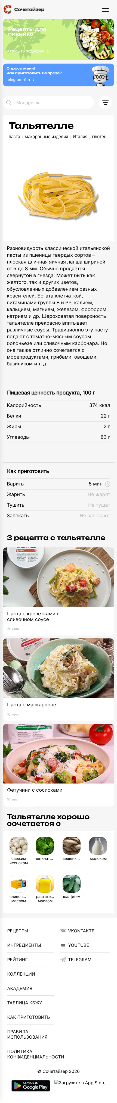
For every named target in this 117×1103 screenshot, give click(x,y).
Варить (15, 484)
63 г (105, 437)
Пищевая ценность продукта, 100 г (51, 393)
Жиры (14, 427)
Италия (80, 137)
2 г (107, 427)
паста (14, 137)
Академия (19, 988)
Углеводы (18, 437)
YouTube (78, 945)
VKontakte (81, 930)
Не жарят (99, 494)
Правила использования (27, 1034)
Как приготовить (28, 471)
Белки (14, 416)
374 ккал (99, 405)
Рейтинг (17, 959)
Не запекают (95, 516)
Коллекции (21, 974)
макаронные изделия (46, 137)
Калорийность (24, 405)
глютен (99, 137)
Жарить (16, 494)
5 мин (96, 484)
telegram (79, 959)
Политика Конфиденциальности (30, 1054)
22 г (105, 416)
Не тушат (99, 505)
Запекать (18, 516)
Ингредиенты (24, 945)
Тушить (15, 505)
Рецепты (17, 930)
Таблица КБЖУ (24, 1002)
